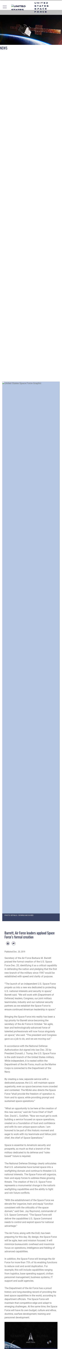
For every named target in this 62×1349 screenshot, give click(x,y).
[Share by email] (13, 943)
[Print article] (8, 943)
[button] (5, 7)
